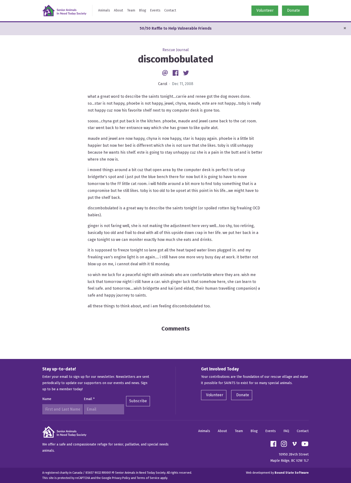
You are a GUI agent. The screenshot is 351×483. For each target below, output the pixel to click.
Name (46, 399)
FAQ (286, 431)
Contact (170, 10)
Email (89, 399)
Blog (142, 10)
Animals (104, 10)
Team (131, 10)
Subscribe (138, 401)
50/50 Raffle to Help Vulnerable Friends (176, 28)
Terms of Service (148, 478)
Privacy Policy (121, 478)
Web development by (277, 472)
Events (155, 10)
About (118, 10)
